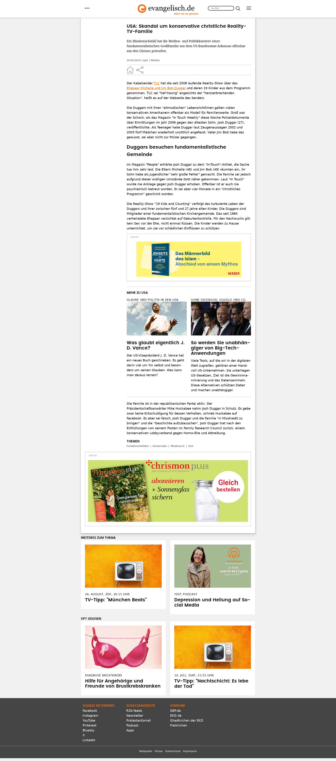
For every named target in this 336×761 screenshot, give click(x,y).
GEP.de (175, 710)
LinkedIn (89, 740)
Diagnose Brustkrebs (103, 675)
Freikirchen (178, 725)
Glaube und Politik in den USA (152, 299)
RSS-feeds (134, 710)
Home (130, 69)
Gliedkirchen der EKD (186, 720)
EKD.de (175, 715)
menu (87, 8)
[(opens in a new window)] (188, 259)
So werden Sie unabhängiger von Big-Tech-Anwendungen (220, 348)
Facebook (90, 710)
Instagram (90, 715)
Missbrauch (178, 446)
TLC (157, 83)
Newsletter (134, 715)
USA (190, 446)
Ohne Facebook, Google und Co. (218, 299)
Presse (159, 751)
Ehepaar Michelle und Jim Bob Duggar (156, 88)
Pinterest (89, 725)
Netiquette (145, 751)
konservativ (160, 446)
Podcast (132, 725)
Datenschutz (173, 751)
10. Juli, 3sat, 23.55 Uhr (194, 675)
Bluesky (88, 730)
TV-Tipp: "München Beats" (116, 600)
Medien (155, 60)
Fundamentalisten (138, 446)
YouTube (89, 720)
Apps (130, 730)
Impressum (190, 751)
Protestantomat (138, 720)
